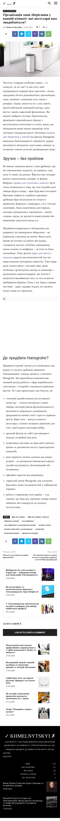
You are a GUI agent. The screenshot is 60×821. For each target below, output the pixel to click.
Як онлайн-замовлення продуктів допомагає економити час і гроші (17, 696)
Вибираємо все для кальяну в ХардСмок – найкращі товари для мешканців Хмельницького (22, 572)
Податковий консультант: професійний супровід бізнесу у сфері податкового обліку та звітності (21, 649)
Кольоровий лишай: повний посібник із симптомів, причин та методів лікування (20, 664)
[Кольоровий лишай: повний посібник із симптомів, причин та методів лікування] (44, 666)
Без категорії (9, 11)
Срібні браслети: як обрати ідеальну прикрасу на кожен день (20, 680)
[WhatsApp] (48, 34)
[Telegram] (22, 34)
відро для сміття (18, 517)
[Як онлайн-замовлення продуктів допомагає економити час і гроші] (44, 697)
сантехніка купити (11, 533)
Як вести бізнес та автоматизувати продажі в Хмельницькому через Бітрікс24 (22, 589)
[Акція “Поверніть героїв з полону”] (44, 713)
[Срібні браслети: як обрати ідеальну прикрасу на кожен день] (44, 682)
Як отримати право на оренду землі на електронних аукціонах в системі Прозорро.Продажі (44, 557)
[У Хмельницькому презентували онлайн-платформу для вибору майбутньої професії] (48, 608)
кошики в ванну (45, 525)
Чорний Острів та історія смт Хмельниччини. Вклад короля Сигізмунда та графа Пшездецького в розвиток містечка (23, 802)
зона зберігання (28, 521)
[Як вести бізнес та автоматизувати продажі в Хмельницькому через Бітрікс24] (48, 591)
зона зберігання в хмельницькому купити (20, 525)
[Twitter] (28, 34)
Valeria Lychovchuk (14, 27)
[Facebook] (15, 34)
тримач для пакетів (30, 533)
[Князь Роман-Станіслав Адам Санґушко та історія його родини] (51, 786)
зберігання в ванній (11, 521)
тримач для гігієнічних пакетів (30, 182)
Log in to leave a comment (30, 632)
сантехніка (39, 529)
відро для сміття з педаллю (38, 517)
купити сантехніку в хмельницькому (18, 529)
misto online (47, 749)
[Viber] (35, 34)
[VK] (42, 34)
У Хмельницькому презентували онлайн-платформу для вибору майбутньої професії (22, 606)
